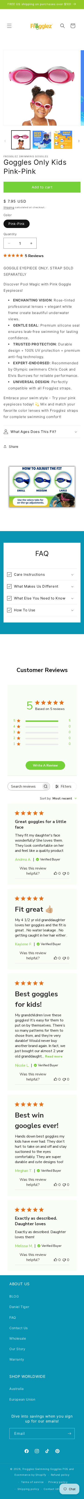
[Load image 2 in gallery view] (41, 139)
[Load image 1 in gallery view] (20, 139)
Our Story (17, 1349)
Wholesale (17, 1338)
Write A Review (45, 765)
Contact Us (18, 1328)
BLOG (14, 1296)
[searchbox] (25, 786)
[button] (9, 26)
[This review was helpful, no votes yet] (55, 873)
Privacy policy (58, 1482)
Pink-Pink (16, 224)
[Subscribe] (69, 1433)
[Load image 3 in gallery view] (63, 139)
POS (65, 1469)
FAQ (12, 1317)
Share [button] (13, 446)
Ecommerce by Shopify (30, 1474)
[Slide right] (79, 141)
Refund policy (60, 1474)
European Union (22, 1399)
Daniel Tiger (19, 1307)
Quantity (10, 234)
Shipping (9, 207)
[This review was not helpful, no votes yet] (64, 873)
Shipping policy (28, 1489)
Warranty (16, 1359)
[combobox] (58, 798)
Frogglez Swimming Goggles (42, 1469)
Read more (53, 1056)
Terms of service (32, 1482)
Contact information (57, 1489)
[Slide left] (5, 141)
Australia (16, 1389)
